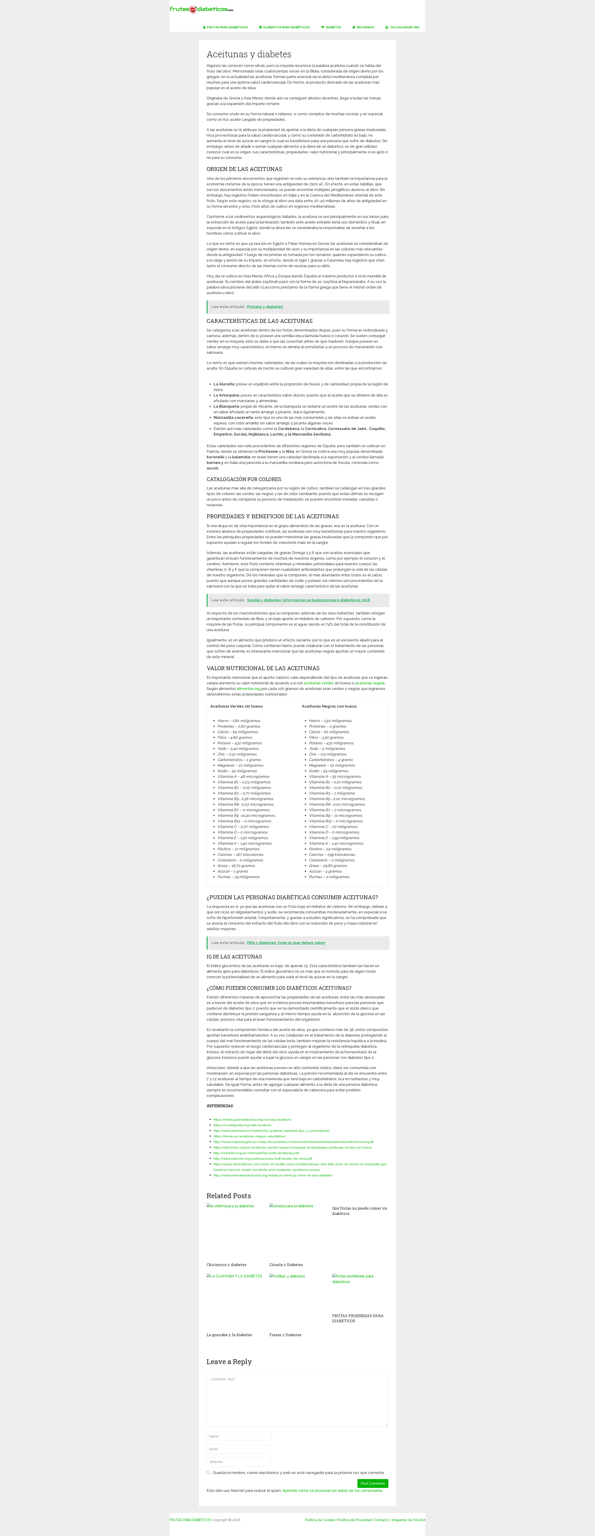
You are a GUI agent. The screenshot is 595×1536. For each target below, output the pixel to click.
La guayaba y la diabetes (229, 1334)
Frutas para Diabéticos (227, 27)
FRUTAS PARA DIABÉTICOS (190, 1520)
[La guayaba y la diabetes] (235, 1301)
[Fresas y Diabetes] (297, 1301)
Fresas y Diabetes (285, 1334)
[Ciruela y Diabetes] (297, 1231)
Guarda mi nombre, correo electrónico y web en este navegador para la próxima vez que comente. (299, 1472)
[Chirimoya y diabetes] (235, 1231)
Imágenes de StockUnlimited (414, 1520)
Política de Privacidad (355, 1520)
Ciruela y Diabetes (286, 1264)
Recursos (365, 27)
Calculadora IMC (404, 27)
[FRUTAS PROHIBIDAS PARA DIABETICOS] (360, 1292)
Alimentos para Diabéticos (286, 27)
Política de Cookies (320, 1520)
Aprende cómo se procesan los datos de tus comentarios (332, 1490)
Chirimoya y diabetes (226, 1264)
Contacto (381, 1520)
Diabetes (333, 27)
